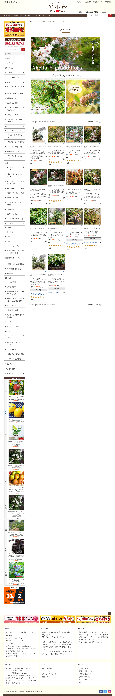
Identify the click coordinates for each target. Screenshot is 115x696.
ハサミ (9, 322)
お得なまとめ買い (13, 115)
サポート (80, 664)
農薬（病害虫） (12, 305)
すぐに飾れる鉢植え (14, 269)
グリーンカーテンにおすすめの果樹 (15, 109)
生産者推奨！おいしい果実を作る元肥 (15, 293)
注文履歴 (8, 72)
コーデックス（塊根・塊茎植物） (15, 203)
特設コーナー (10, 331)
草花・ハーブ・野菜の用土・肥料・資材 (15, 252)
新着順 (53, 122)
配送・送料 (44, 628)
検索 (110, 15)
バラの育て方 (10, 369)
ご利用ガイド (97, 2)
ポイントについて (85, 682)
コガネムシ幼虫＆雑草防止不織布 (15, 316)
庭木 (6, 163)
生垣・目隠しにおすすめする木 (15, 175)
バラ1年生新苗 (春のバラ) (15, 136)
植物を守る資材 (12, 310)
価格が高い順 (47, 122)
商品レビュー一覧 (48, 677)
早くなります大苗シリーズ (15, 88)
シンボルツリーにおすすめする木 (15, 168)
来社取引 (7, 15)
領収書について (84, 677)
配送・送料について (86, 671)
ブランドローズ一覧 (14, 130)
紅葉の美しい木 (12, 209)
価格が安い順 (39, 122)
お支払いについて (85, 674)
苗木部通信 (107, 2)
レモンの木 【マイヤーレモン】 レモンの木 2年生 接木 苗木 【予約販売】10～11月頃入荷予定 (16, 420)
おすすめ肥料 (11, 287)
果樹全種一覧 (11, 98)
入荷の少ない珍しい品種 (15, 193)
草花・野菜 (9, 223)
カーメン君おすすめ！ (15, 349)
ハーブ (9, 237)
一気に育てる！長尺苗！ (15, 142)
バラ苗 (7, 126)
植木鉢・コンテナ (13, 326)
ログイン (80, 2)
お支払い (7, 628)
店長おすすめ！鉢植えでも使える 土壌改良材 (15, 300)
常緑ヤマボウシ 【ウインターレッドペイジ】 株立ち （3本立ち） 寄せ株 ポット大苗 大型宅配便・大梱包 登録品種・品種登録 (16, 514)
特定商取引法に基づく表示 (17, 691)
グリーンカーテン (13, 246)
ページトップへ (109, 613)
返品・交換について (86, 679)
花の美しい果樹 (12, 103)
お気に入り (30, 15)
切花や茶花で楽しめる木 (15, 188)
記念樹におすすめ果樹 (15, 94)
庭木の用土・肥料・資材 (15, 219)
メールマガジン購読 (49, 674)
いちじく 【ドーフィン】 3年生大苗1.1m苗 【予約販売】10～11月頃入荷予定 (16, 398)
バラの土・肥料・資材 (15, 147)
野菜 (8, 241)
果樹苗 (7, 83)
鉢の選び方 (9, 374)
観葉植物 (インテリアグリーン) (13, 259)
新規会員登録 (47, 668)
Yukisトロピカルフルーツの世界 (15, 120)
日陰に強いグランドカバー (58, 21)
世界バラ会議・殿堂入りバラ (15, 157)
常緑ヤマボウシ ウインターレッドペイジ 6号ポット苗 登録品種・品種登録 (16, 467)
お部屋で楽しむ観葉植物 (15, 264)
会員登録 (88, 2)
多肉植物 (10, 273)
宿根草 (9, 227)
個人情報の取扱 (30, 691)
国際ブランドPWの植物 (15, 354)
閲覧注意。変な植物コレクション (15, 343)
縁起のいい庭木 (12, 214)
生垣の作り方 (10, 364)
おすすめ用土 (11, 282)
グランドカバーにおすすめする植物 (15, 182)
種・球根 (10, 232)
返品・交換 (81, 628)
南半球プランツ (12, 198)
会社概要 (6, 691)
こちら (51, 637)
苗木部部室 (19, 15)
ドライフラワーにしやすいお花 (15, 336)
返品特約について (40, 691)
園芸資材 (8, 278)
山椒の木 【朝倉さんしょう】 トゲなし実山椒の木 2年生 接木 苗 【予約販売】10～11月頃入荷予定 (16, 534)
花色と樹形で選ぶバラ (15, 151)
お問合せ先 (8, 664)
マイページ (41, 15)
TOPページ (9, 58)
